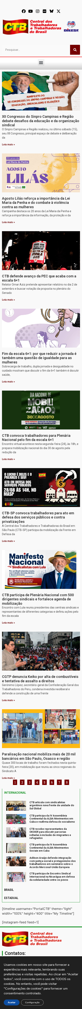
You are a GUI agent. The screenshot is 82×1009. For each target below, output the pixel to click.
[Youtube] (30, 11)
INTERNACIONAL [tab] (15, 792)
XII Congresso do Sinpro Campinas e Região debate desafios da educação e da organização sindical (40, 120)
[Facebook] (23, 11)
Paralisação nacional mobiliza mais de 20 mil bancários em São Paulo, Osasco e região (39, 756)
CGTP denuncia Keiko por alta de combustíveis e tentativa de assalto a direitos (40, 679)
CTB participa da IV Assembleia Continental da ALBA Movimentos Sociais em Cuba (49, 847)
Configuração (32, 1002)
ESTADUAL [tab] (11, 898)
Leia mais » (8, 144)
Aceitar (12, 1002)
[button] (41, 62)
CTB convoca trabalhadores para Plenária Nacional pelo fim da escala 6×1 (36, 437)
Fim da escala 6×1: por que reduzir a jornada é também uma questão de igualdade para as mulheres (39, 358)
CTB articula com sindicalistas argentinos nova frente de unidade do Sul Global (51, 805)
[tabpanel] (41, 841)
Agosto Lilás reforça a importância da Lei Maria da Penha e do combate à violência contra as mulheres (36, 202)
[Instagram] (37, 11)
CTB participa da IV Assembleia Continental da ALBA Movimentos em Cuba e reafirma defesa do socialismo (52, 818)
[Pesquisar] (75, 50)
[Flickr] (44, 11)
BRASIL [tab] (9, 889)
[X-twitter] (58, 11)
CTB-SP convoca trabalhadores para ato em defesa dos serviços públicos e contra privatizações (38, 517)
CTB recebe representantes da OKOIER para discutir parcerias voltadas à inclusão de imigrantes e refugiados (50, 833)
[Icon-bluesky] (51, 11)
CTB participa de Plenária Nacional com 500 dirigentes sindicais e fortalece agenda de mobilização (38, 599)
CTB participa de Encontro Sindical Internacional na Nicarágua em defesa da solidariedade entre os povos (52, 876)
